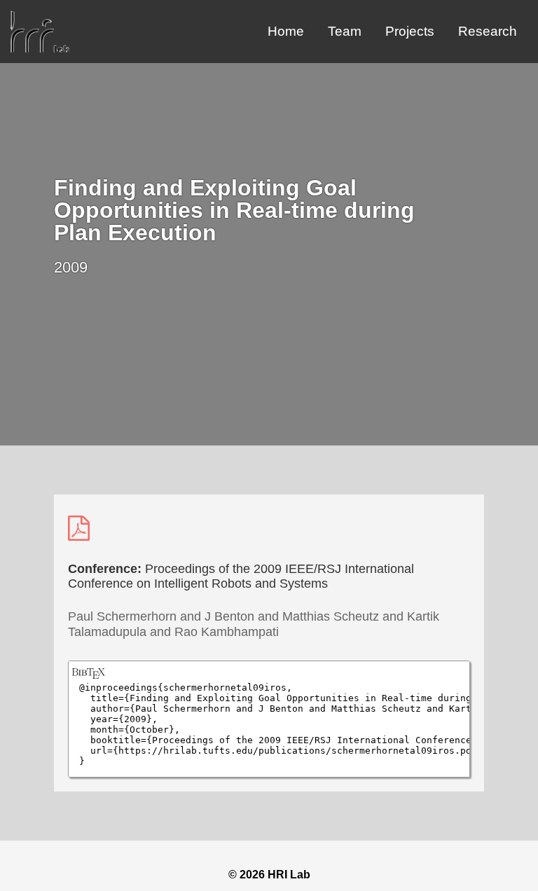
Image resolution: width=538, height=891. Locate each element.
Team (344, 31)
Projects (409, 31)
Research (487, 31)
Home (286, 31)
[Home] (40, 49)
